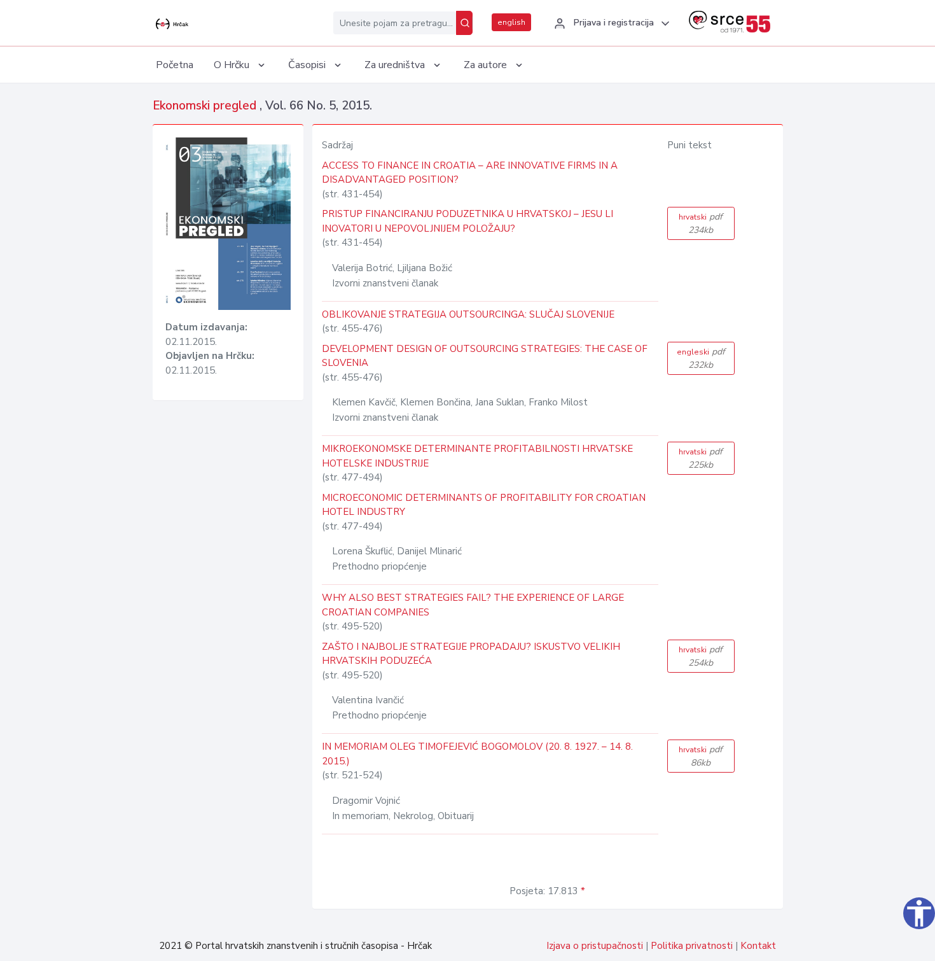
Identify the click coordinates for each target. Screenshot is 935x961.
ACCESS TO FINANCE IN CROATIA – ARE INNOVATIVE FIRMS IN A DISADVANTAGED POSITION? (470, 172)
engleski (701, 358)
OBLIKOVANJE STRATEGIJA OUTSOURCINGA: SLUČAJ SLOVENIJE (468, 314)
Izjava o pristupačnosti (594, 945)
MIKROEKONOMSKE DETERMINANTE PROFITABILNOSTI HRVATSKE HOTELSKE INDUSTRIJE (477, 456)
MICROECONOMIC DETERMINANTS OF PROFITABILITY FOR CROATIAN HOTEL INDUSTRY (484, 505)
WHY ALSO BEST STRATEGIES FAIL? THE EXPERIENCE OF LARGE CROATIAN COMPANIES (473, 605)
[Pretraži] (464, 23)
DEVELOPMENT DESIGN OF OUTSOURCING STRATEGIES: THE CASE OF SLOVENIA (485, 356)
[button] (610, 23)
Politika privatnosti (692, 945)
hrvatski (701, 223)
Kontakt (758, 945)
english (511, 22)
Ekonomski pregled (206, 105)
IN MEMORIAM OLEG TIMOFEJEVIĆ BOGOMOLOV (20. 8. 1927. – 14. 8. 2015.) (477, 754)
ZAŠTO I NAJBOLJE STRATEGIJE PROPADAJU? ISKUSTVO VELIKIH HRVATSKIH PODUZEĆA (471, 654)
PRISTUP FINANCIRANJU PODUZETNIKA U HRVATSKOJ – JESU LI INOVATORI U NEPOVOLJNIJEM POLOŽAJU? (467, 221)
